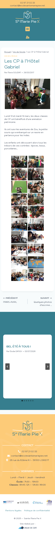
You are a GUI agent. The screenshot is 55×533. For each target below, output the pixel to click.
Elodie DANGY (16, 351)
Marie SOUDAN (14, 72)
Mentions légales (13, 510)
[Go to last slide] (7, 366)
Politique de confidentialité (37, 510)
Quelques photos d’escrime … (43, 301)
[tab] (22, 400)
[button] (27, 29)
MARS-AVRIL (10, 300)
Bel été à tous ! (18, 346)
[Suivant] (47, 366)
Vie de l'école (10, 56)
